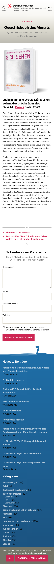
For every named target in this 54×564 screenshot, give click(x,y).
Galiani (19, 107)
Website (6, 315)
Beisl (5, 486)
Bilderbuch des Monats (15, 490)
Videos (6, 544)
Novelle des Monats (13, 419)
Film (5, 517)
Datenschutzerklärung (32, 558)
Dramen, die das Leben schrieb (19, 510)
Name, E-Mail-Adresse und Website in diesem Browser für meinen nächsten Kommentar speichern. (27, 328)
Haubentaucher (21, 33)
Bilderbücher (10, 497)
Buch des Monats (12, 493)
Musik (6, 532)
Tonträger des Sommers (16, 401)
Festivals (7, 513)
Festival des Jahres (13, 380)
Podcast (7, 536)
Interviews (8, 525)
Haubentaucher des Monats (18, 521)
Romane (8, 500)
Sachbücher (10, 503)
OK (9, 558)
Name (6, 291)
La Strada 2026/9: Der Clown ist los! (22, 453)
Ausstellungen (10, 482)
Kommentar (8, 267)
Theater (7, 540)
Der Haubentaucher (23, 6)
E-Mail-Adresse (10, 303)
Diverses (27, 21)
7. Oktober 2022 (40, 33)
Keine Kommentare (28, 36)
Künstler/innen (10, 528)
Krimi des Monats (12, 410)
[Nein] (51, 555)
